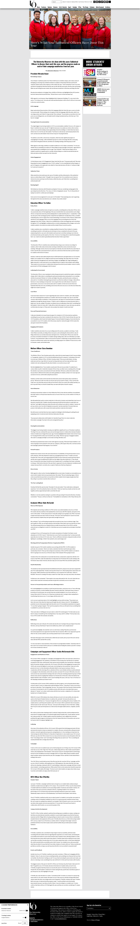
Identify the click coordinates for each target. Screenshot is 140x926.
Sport (69, 7)
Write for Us (87, 2)
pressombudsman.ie (60, 918)
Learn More (4, 923)
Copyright (89, 914)
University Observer (53, 70)
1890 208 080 (78, 917)
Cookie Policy (89, 916)
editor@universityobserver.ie (36, 920)
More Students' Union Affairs (95, 63)
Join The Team (81, 2)
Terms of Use (95, 914)
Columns (92, 7)
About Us (64, 2)
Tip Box (91, 2)
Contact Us (69, 2)
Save (25, 923)
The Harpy (85, 7)
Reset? (19, 923)
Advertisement (100, 7)
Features (43, 7)
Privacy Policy (101, 914)
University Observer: (12, 910)
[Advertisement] (70, 54)
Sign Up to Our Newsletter (94, 905)
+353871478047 (34, 921)
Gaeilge (75, 7)
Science (55, 7)
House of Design (96, 920)
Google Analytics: (12, 917)
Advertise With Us (75, 2)
